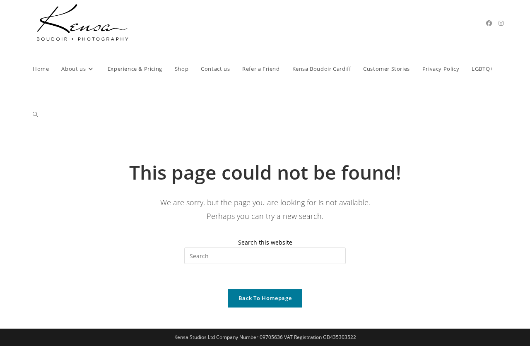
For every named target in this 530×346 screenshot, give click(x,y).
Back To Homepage (265, 298)
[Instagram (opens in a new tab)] (501, 23)
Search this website (265, 242)
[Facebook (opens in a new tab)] (489, 23)
